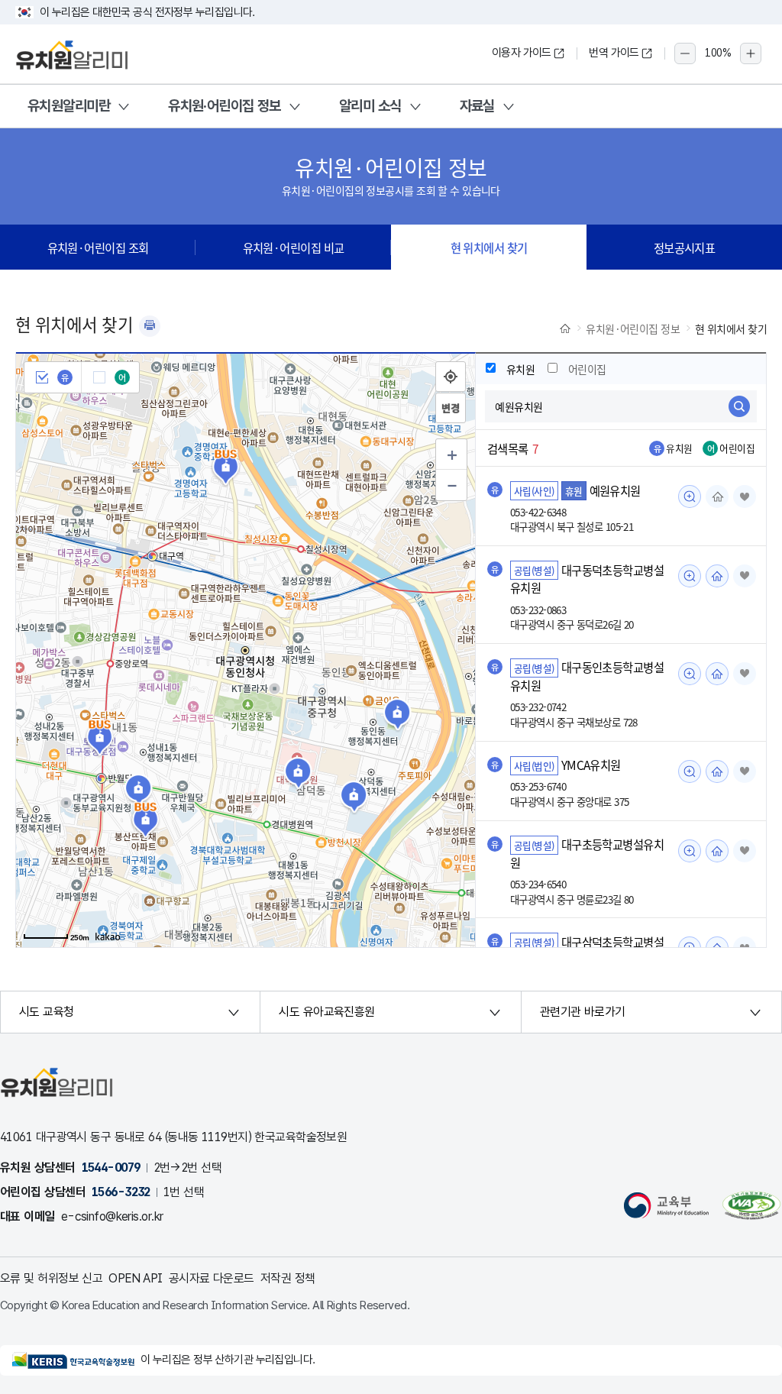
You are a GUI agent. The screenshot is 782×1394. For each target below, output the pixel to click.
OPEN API (135, 1278)
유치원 (520, 369)
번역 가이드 (614, 53)
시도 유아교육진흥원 (326, 1011)
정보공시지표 (685, 247)
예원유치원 (615, 490)
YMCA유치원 (591, 765)
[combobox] (621, 406)
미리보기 (689, 496)
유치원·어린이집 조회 (98, 247)
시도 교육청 (46, 1011)
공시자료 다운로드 (211, 1278)
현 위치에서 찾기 (489, 247)
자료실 (477, 106)
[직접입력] (450, 408)
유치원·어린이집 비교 (293, 247)
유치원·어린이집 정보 (224, 106)
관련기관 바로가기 (582, 1011)
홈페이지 (717, 496)
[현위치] (450, 376)
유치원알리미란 (68, 106)
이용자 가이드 (521, 53)
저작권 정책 (287, 1278)
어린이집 (587, 369)
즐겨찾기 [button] (744, 496)
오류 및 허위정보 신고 (51, 1278)
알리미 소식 (370, 106)
